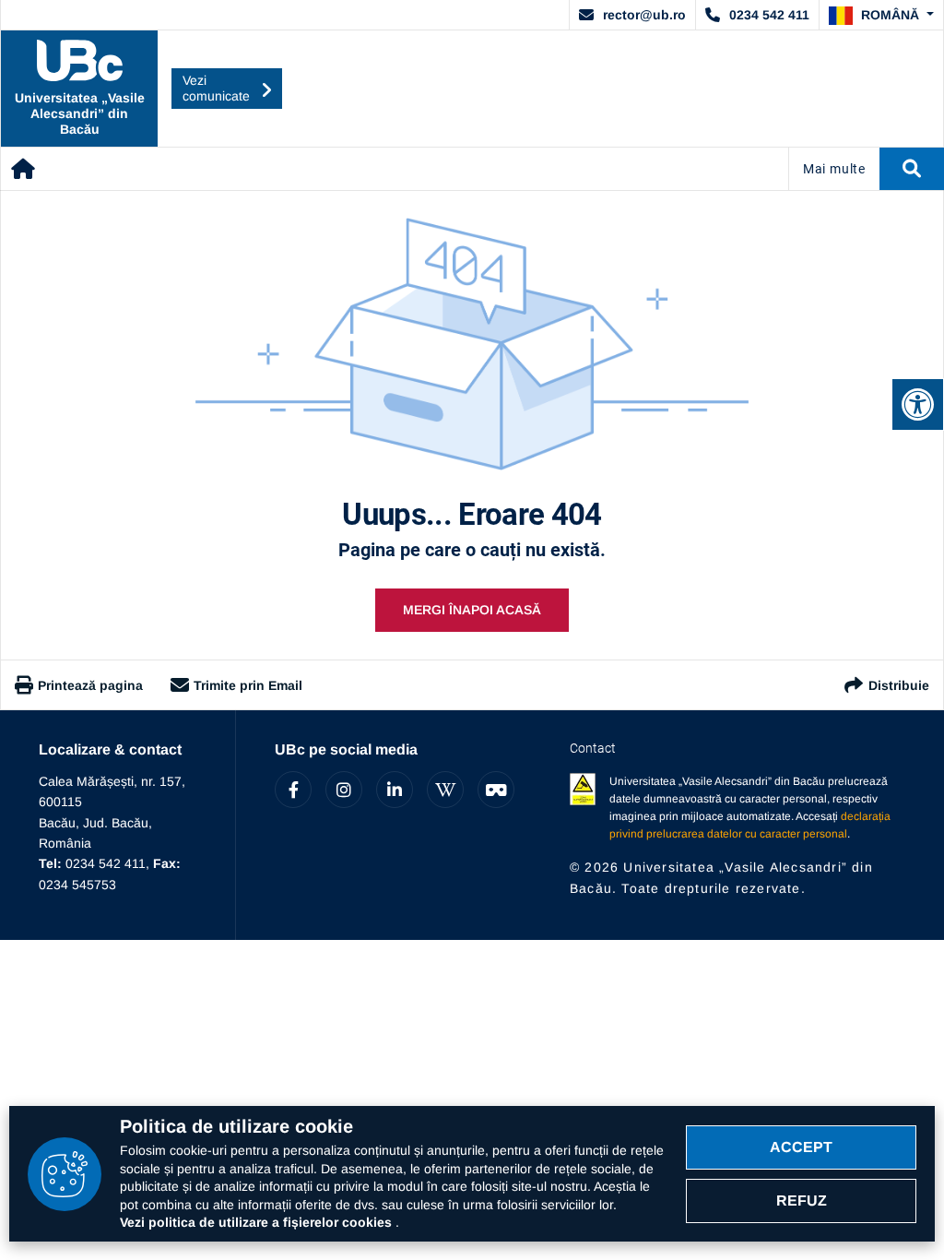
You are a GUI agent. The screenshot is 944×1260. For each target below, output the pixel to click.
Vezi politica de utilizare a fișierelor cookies (257, 1222)
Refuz (801, 1200)
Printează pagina (90, 685)
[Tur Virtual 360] (496, 789)
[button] (881, 15)
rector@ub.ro (644, 14)
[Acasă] (23, 169)
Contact (593, 748)
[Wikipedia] (445, 789)
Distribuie (898, 685)
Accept (801, 1147)
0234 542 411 (769, 14)
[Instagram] (343, 789)
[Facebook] (293, 789)
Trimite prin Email (248, 685)
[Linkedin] (394, 789)
